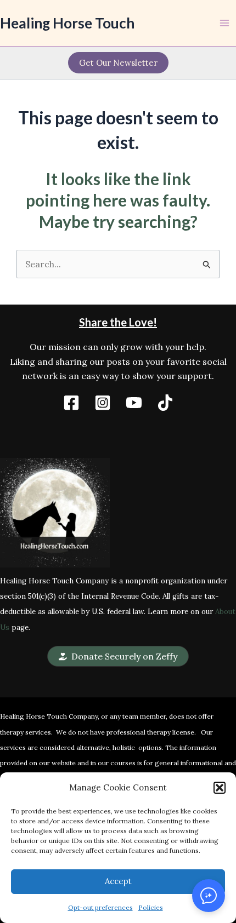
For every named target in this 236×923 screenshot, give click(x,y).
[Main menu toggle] (224, 23)
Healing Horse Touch (67, 23)
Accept (118, 881)
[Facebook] (71, 402)
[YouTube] (134, 402)
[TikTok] (165, 402)
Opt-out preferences (100, 907)
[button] (219, 787)
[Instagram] (102, 402)
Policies (150, 907)
